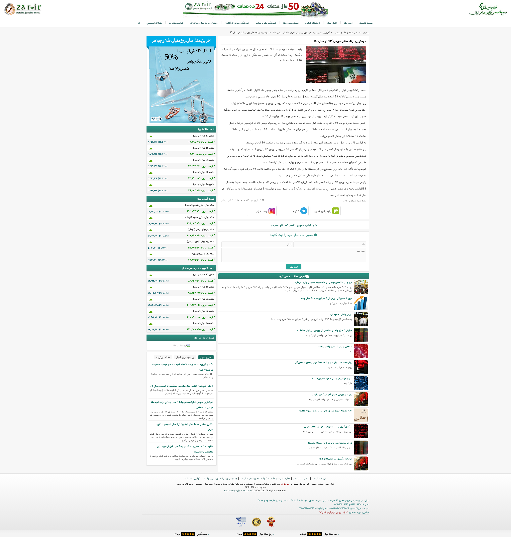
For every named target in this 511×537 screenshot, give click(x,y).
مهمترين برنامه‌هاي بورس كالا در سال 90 (249, 32)
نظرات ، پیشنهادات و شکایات (275, 478)
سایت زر (285, 483)
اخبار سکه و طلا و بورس (346, 32)
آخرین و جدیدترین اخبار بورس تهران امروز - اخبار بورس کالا (301, 32)
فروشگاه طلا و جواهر (266, 23)
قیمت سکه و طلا (291, 23)
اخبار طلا (348, 23)
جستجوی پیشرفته (228, 478)
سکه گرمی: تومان (191, 534)
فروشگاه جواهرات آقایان (237, 23)
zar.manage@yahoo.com (238, 490)
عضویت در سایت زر (249, 478)
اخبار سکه (332, 23)
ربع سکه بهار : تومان (254, 534)
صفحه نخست (366, 23)
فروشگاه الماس (312, 23)
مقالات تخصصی (154, 23)
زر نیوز (366, 32)
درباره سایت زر (319, 478)
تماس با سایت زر (301, 478)
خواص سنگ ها (176, 23)
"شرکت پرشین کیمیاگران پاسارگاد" (333, 512)
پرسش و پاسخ (210, 478)
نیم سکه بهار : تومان (318, 534)
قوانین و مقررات (193, 478)
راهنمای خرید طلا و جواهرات (204, 23)
